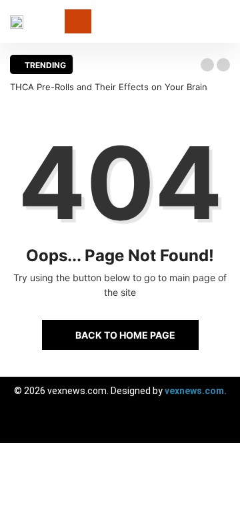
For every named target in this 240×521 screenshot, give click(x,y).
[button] (207, 64)
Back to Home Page (125, 335)
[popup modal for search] (226, 21)
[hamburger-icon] (218, 426)
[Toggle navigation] (78, 21)
